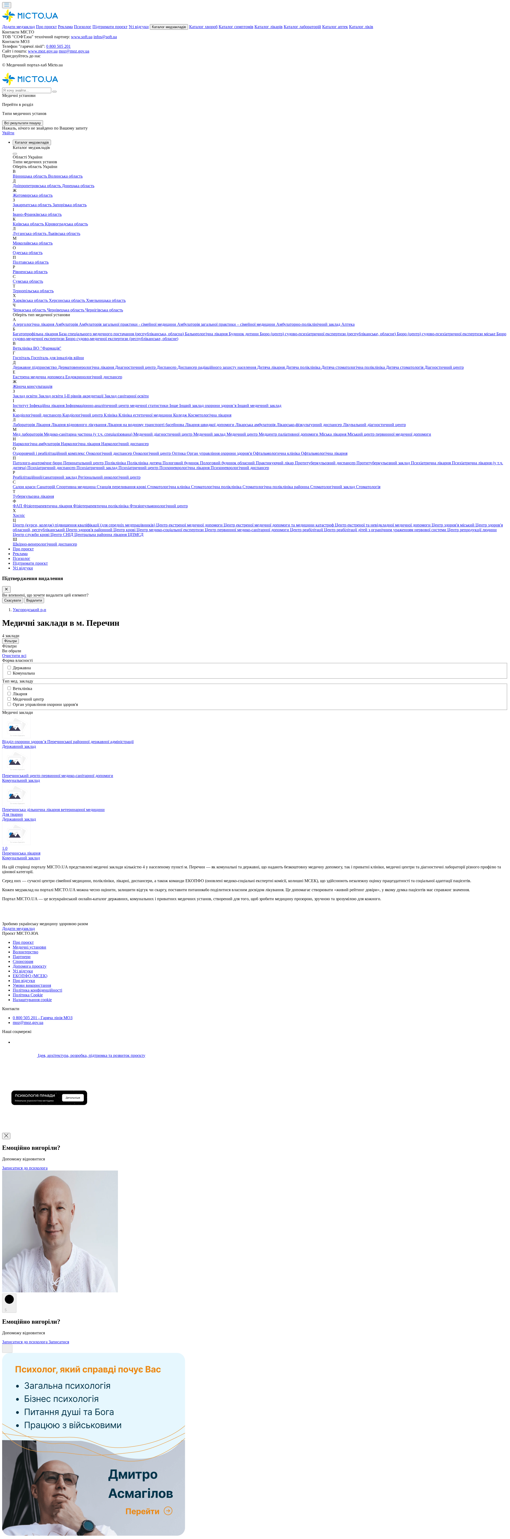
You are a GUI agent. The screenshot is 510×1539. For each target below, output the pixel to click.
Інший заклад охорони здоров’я (208, 405)
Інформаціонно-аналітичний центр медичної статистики (117, 405)
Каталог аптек (335, 26)
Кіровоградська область (66, 224)
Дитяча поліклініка (303, 367)
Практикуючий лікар (275, 463)
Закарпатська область (33, 205)
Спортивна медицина (76, 487)
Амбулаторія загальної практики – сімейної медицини (226, 324)
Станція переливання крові (122, 487)
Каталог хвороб (203, 26)
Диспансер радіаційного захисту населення (217, 367)
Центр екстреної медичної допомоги (190, 525)
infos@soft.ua (105, 37)
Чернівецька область (66, 310)
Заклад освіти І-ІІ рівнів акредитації (71, 396)
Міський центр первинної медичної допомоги (389, 434)
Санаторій (46, 487)
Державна (22, 668)
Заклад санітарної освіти (126, 396)
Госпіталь (22, 357)
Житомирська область (33, 195)
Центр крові (125, 530)
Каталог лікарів (268, 26)
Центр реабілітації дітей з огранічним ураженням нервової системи (385, 530)
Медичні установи (29, 947)
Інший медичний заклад (259, 405)
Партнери (22, 956)
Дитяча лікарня (271, 367)
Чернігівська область (104, 310)
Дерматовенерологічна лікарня (86, 367)
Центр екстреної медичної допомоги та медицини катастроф (279, 525)
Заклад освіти (26, 396)
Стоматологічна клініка (169, 487)
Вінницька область (30, 176)
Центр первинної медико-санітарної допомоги (247, 530)
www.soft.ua (81, 37)
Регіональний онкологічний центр (109, 477)
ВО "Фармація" (47, 348)
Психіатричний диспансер (51, 467)
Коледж (180, 415)
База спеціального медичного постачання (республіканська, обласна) (122, 334)
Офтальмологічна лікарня (324, 453)
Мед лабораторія (28, 434)
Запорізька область (70, 205)
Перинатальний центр (84, 463)
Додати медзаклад (18, 26)
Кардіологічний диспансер (37, 415)
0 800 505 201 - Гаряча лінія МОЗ (43, 1017)
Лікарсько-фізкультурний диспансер (310, 424)
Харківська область (31, 300)
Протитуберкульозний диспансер (325, 463)
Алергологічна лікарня (34, 324)
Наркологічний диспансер (125, 443)
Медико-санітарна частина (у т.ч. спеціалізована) (88, 434)
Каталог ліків (361, 26)
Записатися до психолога (25, 1168)
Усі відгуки (139, 26)
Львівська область (64, 233)
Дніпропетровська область (37, 185)
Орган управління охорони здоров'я (220, 453)
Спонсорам (23, 961)
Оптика (179, 453)
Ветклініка (23, 348)
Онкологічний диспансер (109, 453)
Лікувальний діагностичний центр (374, 424)
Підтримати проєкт (110, 26)
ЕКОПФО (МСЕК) (30, 976)
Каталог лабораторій (302, 26)
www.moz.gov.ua (43, 51)
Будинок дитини (244, 334)
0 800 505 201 (58, 46)
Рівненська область (30, 271)
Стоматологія (368, 487)
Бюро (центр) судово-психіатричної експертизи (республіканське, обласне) (328, 334)
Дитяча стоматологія (405, 367)
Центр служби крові (31, 534)
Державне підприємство (35, 367)
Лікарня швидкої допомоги (210, 424)
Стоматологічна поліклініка (217, 487)
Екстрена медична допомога (39, 377)
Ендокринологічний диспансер (93, 377)
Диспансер (167, 367)
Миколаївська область (33, 243)
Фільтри (10, 641)
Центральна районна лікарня (101, 534)
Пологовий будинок (181, 463)
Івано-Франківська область (37, 214)
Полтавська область (31, 262)
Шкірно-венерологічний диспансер (45, 544)
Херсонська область (67, 300)
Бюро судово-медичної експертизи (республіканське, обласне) (122, 338)
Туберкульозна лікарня (33, 496)
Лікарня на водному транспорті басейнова (146, 424)
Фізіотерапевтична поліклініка (101, 506)
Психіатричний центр (138, 467)
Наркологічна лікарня (81, 443)
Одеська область (27, 252)
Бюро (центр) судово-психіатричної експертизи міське (446, 334)
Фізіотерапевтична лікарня (48, 506)
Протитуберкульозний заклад (383, 463)
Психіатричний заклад (97, 467)
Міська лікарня (333, 434)
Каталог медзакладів (169, 27)
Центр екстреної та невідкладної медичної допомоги (383, 525)
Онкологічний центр (152, 453)
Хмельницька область (106, 300)
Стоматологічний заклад (333, 487)
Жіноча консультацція (32, 386)
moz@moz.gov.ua (74, 51)
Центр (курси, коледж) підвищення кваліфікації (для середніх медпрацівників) (84, 525)
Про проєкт (46, 26)
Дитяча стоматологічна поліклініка (353, 367)
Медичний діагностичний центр (163, 434)
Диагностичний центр (136, 367)
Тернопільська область (33, 291)
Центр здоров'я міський (453, 525)
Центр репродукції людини (472, 530)
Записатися (59, 1342)
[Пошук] (54, 91)
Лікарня (43, 424)
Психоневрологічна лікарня (185, 467)
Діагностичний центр (444, 367)
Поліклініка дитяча (145, 463)
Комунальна (24, 673)
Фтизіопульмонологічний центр (159, 506)
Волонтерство (25, 952)
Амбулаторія (67, 324)
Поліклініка (116, 463)
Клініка (111, 415)
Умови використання (32, 985)
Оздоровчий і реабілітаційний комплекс (49, 453)
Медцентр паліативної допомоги (289, 434)
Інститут (21, 405)
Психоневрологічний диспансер (240, 467)
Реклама (65, 26)
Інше (174, 405)
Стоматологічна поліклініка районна (276, 487)
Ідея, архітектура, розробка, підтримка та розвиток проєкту (91, 1055)
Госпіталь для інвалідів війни (57, 357)
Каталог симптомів (236, 26)
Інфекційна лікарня (47, 405)
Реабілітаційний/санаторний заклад (45, 477)
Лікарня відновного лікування (79, 424)
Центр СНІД (62, 534)
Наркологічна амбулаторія (37, 443)
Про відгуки (24, 980)
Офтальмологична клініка (277, 453)
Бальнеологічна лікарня (207, 334)
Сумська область (28, 281)
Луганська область (30, 233)
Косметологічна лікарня (209, 415)
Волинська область (65, 176)
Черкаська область (30, 310)
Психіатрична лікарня (431, 463)
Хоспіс (19, 515)
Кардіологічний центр (83, 415)
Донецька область (78, 185)
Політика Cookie (28, 995)
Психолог (82, 26)
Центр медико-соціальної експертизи (171, 530)
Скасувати (12, 600)
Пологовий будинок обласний (228, 463)
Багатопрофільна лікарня (36, 334)
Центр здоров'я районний (89, 530)
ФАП (18, 506)
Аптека (348, 324)
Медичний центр (243, 434)
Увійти (8, 133)
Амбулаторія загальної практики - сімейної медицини (128, 324)
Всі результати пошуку (22, 123)
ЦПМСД (135, 534)
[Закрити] (6, 589)
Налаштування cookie (32, 999)
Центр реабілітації (307, 530)
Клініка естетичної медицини (145, 415)
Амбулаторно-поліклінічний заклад (308, 324)
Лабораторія (24, 424)
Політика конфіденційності (37, 990)
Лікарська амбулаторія (256, 424)
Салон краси (25, 487)
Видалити (34, 600)
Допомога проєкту (29, 966)
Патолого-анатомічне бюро (38, 463)
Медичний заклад (210, 434)
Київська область (29, 224)
